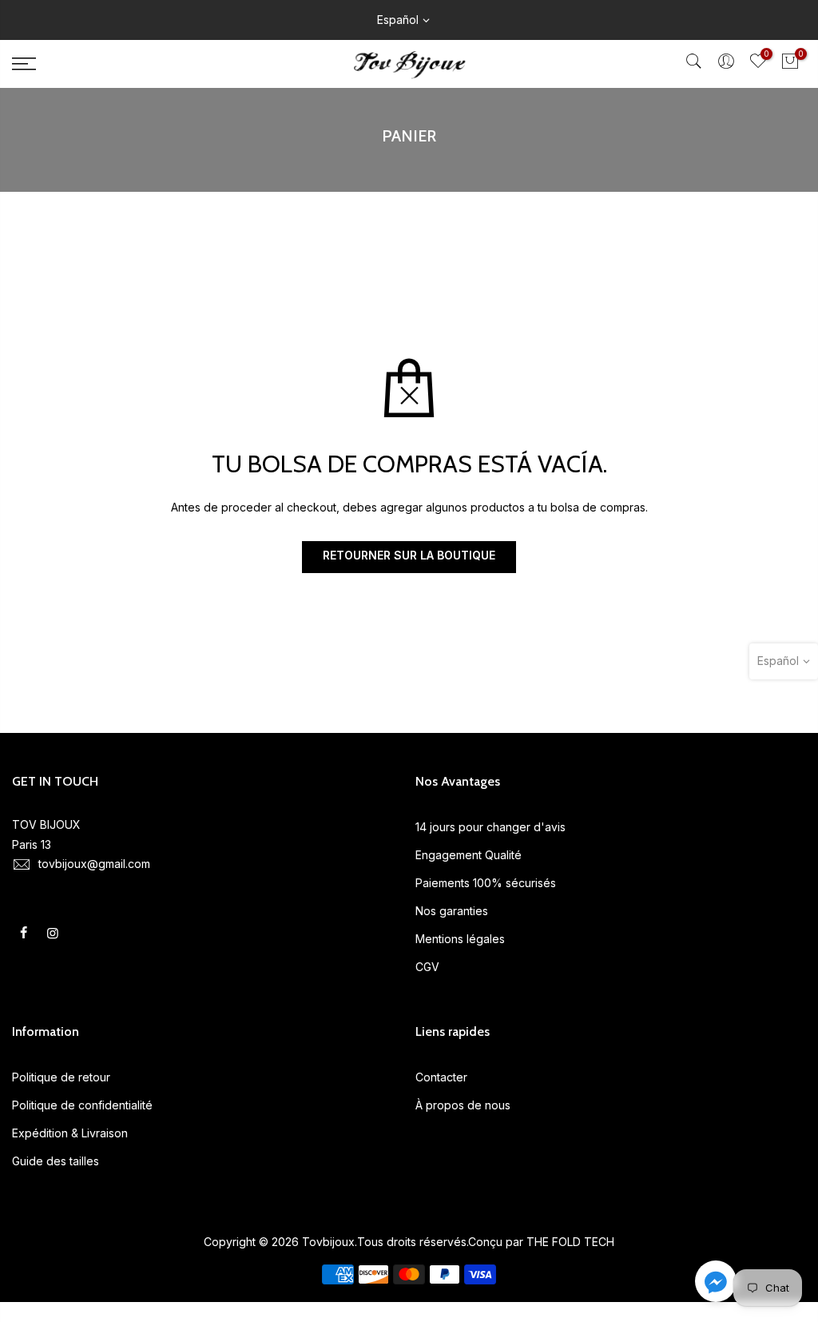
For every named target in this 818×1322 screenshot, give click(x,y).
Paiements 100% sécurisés (485, 883)
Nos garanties (451, 911)
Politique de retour (61, 1077)
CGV (427, 967)
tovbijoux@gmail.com (94, 863)
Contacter (441, 1077)
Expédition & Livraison (70, 1133)
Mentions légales (460, 939)
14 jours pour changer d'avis (490, 827)
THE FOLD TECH (570, 1241)
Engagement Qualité (468, 855)
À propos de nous (462, 1105)
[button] (716, 1284)
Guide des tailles (55, 1161)
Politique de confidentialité (82, 1105)
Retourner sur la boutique (409, 555)
